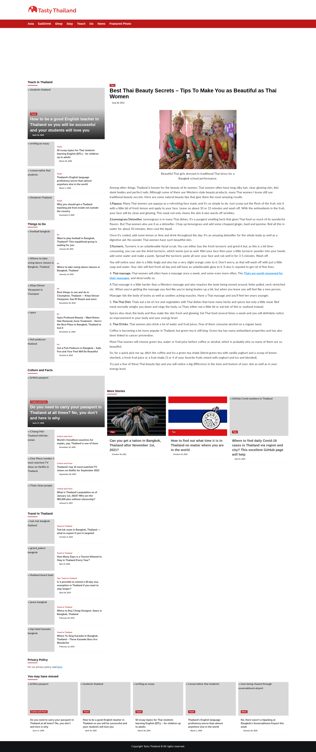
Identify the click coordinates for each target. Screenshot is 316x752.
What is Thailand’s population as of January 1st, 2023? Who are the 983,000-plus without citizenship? (77, 496)
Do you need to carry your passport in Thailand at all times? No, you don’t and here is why (66, 412)
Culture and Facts (39, 402)
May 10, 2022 (64, 564)
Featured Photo (120, 23)
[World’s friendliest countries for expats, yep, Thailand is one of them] (41, 442)
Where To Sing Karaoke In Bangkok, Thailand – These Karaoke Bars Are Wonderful (77, 639)
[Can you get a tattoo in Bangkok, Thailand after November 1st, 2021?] (136, 416)
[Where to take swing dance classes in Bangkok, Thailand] (41, 269)
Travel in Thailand (64, 526)
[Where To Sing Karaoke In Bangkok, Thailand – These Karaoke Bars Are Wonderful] (41, 639)
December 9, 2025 (66, 215)
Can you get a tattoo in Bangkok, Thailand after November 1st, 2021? (135, 445)
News (101, 23)
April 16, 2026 (38, 135)
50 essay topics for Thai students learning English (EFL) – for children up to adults (78, 154)
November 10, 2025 (67, 447)
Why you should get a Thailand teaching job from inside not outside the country (77, 208)
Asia (31, 23)
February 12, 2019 (66, 647)
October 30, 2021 (119, 454)
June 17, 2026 (38, 423)
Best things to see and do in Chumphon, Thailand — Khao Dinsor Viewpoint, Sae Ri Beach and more (78, 296)
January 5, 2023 (66, 503)
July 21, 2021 (239, 459)
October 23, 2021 (180, 454)
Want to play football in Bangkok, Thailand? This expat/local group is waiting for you (77, 241)
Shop (59, 23)
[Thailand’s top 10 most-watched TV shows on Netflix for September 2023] (41, 469)
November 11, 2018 (67, 332)
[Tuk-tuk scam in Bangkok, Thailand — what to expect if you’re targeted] (41, 531)
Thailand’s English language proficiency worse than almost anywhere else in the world (74, 181)
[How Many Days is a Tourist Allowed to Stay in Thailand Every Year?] (41, 558)
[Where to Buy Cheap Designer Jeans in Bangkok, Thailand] (41, 612)
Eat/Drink (44, 23)
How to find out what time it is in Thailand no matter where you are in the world (197, 445)
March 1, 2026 (65, 188)
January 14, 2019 (66, 274)
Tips (112, 85)
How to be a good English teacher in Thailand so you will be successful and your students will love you (64, 124)
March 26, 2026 (65, 161)
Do (91, 23)
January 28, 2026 (250, 731)
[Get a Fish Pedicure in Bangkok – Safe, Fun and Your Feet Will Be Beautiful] (41, 350)
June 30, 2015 (118, 103)
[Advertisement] (158, 53)
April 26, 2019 (65, 593)
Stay (70, 23)
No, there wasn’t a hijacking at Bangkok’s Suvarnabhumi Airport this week (262, 723)
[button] (286, 24)
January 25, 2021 (66, 249)
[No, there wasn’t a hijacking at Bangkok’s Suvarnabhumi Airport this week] (263, 698)
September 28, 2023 (67, 474)
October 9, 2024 (66, 537)
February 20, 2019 (66, 618)
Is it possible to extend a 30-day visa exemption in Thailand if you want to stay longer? (78, 585)
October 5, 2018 (66, 355)
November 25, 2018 (67, 303)
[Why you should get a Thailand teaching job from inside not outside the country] (41, 208)
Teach (81, 23)
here (59, 667)
